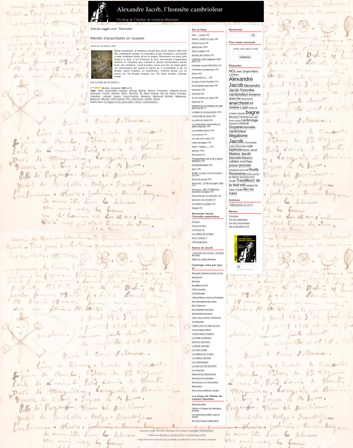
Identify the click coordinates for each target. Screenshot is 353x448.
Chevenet (162, 90)
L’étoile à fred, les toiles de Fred (206, 326)
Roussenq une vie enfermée (204, 196)
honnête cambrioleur (242, 129)
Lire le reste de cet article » (105, 82)
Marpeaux (180, 96)
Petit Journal (118, 99)
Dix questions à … (200, 77)
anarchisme (247, 98)
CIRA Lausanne (199, 289)
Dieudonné (233, 123)
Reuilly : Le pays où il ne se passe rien (207, 174)
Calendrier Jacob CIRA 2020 (204, 65)
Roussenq (237, 173)
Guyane (236, 127)
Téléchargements (199, 242)
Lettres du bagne (199, 142)
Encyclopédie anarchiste (203, 85)
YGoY (164, 439)
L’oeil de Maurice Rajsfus (203, 334)
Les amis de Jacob (200, 120)
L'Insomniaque (250, 142)
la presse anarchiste (201, 342)
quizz (194, 169)
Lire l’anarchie (198, 370)
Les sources (197, 134)
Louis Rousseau (237, 146)
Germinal (196, 94)
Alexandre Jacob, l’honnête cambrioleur (170, 9)
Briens (151, 90)
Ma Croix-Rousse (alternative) (205, 421)
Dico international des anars (204, 301)
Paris (249, 161)
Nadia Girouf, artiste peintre (204, 374)
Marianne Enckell (163, 96)
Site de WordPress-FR (239, 226)
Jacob (236, 141)
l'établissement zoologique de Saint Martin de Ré (207, 107)
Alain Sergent (243, 71)
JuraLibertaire (198, 322)
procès (245, 165)
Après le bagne (198, 51)
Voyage (195, 208)
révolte (148, 99)
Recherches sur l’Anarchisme (205, 382)
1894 (100, 90)
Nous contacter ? (199, 238)
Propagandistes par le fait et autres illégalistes (207, 160)
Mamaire (145, 96)
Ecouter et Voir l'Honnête (203, 81)
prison (234, 165)
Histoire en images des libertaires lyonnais (206, 409)
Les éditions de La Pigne (202, 234)
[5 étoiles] (100, 88)
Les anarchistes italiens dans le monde (206, 415)
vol (242, 185)
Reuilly (254, 169)
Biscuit (133, 90)
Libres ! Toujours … (200, 146)
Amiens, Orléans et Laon (203, 39)
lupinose (195, 150)
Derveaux (95, 93)
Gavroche (196, 89)
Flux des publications (238, 219)
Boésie (142, 90)
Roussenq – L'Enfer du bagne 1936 (207, 183)
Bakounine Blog (199, 404)
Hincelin (133, 93)
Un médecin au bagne (201, 204)
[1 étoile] (91, 88)
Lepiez (117, 96)
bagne (253, 112)
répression (137, 99)
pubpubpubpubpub (200, 165)
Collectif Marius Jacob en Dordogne (208, 297)
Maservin (95, 99)
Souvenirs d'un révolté (202, 200)
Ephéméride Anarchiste (202, 313)
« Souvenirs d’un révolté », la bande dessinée (208, 254)
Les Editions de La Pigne (203, 354)
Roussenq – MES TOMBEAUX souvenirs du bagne (205, 190)
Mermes (105, 99)
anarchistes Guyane (116, 90)
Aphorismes (197, 47)
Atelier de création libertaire (204, 259)
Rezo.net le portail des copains (205, 390)
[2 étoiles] (93, 88)
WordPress (165, 435)
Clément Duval (178, 90)
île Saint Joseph (149, 93)
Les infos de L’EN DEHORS (204, 366)
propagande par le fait (238, 170)
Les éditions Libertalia (201, 358)
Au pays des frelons (201, 55)
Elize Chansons (199, 305)
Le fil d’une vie (198, 230)
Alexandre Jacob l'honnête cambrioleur (244, 90)
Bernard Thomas (239, 116)
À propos (196, 222)
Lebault (107, 96)
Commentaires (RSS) (196, 435)
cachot (238, 120)
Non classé (197, 154)
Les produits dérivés (201, 130)
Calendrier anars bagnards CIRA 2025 (206, 60)
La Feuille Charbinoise (201, 338)
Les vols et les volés (201, 138)
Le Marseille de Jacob (201, 116)
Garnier (115, 93)
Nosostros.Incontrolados (203, 378)
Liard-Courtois (131, 96)
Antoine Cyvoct (198, 43)
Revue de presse (199, 179)
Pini (128, 99)
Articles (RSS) (177, 435)
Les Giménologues (200, 362)
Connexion (233, 216)
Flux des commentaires (239, 223)
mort (242, 161)
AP (251, 103)
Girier (124, 93)
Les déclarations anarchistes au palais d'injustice (206, 125)
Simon (156, 99)
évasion (249, 185)
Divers (195, 73)
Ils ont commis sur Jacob (203, 98)
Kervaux (181, 93)
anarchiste (239, 102)
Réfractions (197, 386)
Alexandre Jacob (241, 82)
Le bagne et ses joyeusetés (118, 102)
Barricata (196, 281)
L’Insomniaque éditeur (201, 330)
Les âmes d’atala (199, 350)
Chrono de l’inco (199, 226)
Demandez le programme (203, 69)
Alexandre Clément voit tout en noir (207, 273)
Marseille (235, 158)
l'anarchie (196, 102)
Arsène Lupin (238, 107)
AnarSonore (197, 277)
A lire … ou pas (198, 35)
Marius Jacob (240, 154)
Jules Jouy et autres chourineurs (206, 318)
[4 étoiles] (98, 88)
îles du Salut (168, 93)
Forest (106, 93)
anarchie (235, 98)
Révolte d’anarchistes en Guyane (117, 38)
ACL (232, 71)
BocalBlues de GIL (200, 285)
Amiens (255, 94)
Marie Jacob (250, 149)
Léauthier (95, 96)
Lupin (250, 145)
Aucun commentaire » (147, 102)
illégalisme (238, 135)
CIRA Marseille (198, 293)
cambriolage (249, 120)
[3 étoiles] (96, 88)
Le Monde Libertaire (200, 346)
